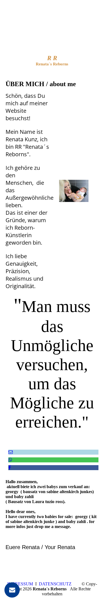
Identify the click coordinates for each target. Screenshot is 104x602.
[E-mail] (10, 452)
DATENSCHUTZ (55, 583)
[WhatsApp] (10, 459)
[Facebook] (9, 467)
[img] (52, 34)
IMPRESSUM (20, 583)
